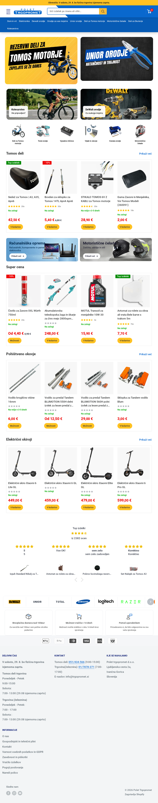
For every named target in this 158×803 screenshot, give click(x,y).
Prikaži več (145, 153)
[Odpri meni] (8, 10)
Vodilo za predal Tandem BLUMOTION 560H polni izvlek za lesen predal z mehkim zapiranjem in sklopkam (95, 402)
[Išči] (103, 11)
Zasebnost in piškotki (14, 757)
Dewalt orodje (38, 21)
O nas (5, 736)
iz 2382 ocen (79, 538)
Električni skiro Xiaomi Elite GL (97, 485)
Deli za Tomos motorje (94, 21)
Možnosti (14, 340)
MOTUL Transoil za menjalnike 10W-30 (92, 312)
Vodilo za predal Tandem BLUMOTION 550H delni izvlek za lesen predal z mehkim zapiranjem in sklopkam (59, 402)
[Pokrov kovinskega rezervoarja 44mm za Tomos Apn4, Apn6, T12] (97, 568)
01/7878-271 (86, 666)
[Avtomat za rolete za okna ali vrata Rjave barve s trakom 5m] (60, 568)
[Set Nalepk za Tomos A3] (133, 568)
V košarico (15, 227)
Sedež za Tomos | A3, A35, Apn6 (23, 199)
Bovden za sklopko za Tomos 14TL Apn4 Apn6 (59, 199)
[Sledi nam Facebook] (8, 793)
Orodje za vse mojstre (57, 21)
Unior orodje (76, 21)
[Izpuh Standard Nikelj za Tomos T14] (24, 568)
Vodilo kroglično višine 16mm (21, 399)
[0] (149, 11)
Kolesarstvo (13, 28)
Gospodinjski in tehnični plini (18, 741)
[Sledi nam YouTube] (20, 793)
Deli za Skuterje (135, 21)
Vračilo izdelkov (11, 762)
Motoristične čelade (116, 21)
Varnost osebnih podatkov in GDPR (22, 751)
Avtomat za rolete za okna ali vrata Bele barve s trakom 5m (132, 314)
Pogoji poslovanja (12, 767)
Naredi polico (10, 772)
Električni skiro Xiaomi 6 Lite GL (22, 485)
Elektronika (24, 21)
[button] (77, 580)
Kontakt (7, 746)
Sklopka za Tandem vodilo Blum (132, 399)
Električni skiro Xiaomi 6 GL (61, 483)
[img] (79, 533)
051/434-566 (77, 662)
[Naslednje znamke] (150, 601)
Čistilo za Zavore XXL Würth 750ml (24, 312)
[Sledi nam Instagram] (14, 793)
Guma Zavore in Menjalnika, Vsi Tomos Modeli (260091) (133, 201)
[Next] (152, 196)
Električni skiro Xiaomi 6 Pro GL (131, 485)
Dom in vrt (12, 21)
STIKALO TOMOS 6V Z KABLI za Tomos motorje (95, 199)
